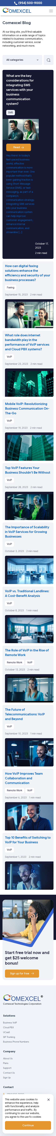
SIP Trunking (9, 1037)
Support (7, 1068)
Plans (5, 1063)
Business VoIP (10, 1022)
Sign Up (7, 1077)
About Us (8, 1058)
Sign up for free (20, 973)
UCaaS (6, 1032)
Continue (28, 1125)
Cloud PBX (8, 1027)
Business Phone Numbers (16, 1041)
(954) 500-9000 (30, 3)
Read (16, 147)
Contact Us (9, 1072)
